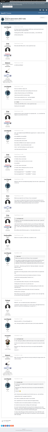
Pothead (7, 300)
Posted (18, 26)
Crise (7, 43)
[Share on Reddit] (11, 426)
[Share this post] (45, 26)
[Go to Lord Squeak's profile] (2, 19)
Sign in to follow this (5, 17)
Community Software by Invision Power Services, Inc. (24, 430)
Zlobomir (7, 63)
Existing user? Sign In (42, 12)
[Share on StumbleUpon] (13, 426)
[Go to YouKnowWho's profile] (7, 242)
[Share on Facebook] (3, 426)
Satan (7, 196)
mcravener (8, 335)
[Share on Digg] (7, 426)
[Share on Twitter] (2, 426)
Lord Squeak (11, 20)
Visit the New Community (8, 6)
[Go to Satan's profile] (7, 202)
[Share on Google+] (5, 426)
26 (8, 56)
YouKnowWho (8, 235)
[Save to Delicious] (9, 426)
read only (10, 4)
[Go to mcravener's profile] (7, 342)
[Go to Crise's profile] (7, 50)
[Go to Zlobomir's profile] (7, 70)
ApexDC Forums (6, 13)
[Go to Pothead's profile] (7, 307)
